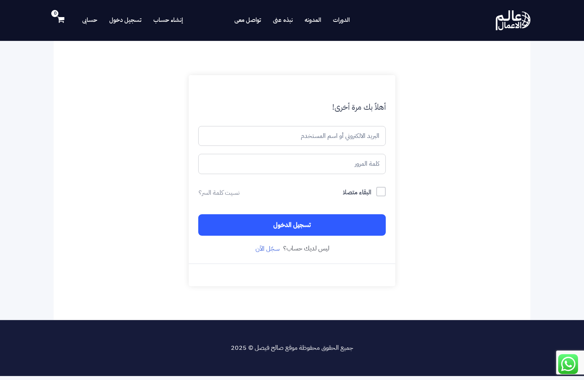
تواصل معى (247, 20)
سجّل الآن (267, 249)
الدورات (341, 20)
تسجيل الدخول (292, 224)
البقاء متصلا (357, 192)
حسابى (89, 20)
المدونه (313, 20)
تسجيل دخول (125, 20)
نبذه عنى (283, 20)
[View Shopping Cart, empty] (61, 20)
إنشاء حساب (168, 20)
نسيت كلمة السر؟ (219, 193)
